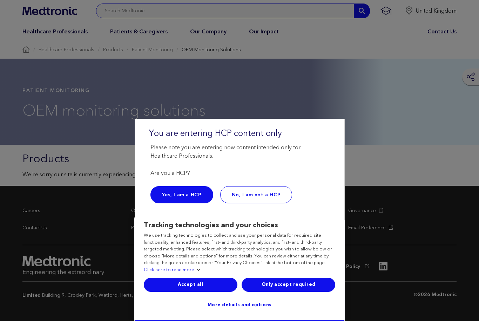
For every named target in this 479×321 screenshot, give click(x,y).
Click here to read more (169, 270)
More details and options (240, 305)
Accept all (190, 284)
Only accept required (289, 284)
